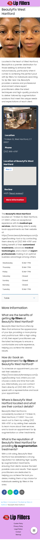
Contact (18, 532)
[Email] (21, 492)
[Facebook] (4, 492)
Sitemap (18, 534)
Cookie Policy (18, 523)
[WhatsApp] (10, 492)
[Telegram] (16, 492)
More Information (15, 199)
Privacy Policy (18, 526)
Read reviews (16, 193)
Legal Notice (18, 529)
